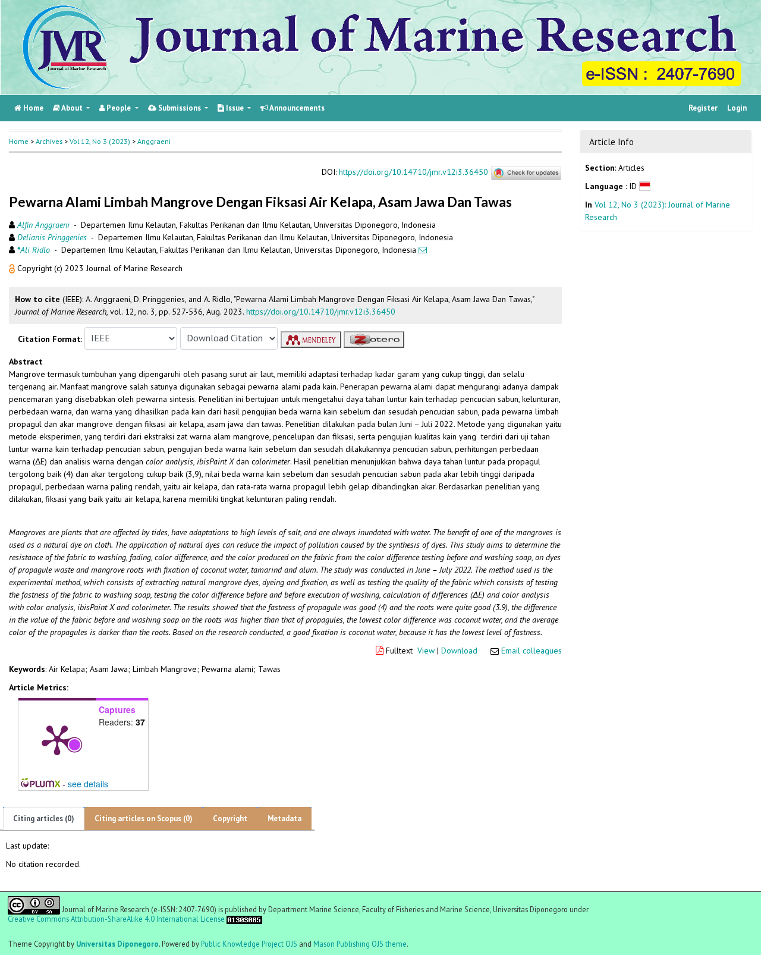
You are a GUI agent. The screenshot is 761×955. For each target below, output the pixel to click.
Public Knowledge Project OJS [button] (249, 943)
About (72, 108)
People (119, 108)
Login (737, 108)
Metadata (284, 818)
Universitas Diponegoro (117, 943)
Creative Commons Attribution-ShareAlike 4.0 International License (116, 918)
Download (459, 650)
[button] (13, 268)
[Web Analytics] (244, 918)
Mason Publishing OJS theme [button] (360, 943)
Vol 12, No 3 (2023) (100, 141)
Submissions (179, 108)
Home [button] (19, 141)
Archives (49, 141)
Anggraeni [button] (154, 141)
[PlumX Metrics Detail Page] (57, 739)
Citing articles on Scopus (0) (144, 818)
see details (88, 784)
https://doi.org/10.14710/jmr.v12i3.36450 (413, 172)
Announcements (296, 108)
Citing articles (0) (43, 818)
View (426, 650)
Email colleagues (531, 650)
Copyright (230, 818)
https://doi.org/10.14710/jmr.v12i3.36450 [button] (320, 311)
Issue (235, 108)
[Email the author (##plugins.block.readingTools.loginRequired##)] (423, 249)
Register (703, 108)
